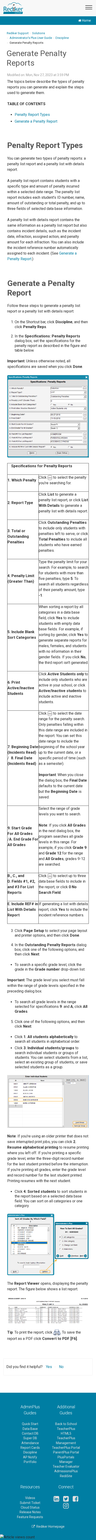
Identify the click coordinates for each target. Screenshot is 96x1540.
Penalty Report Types (32, 114)
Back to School (66, 1424)
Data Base (30, 1429)
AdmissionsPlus (66, 1471)
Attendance (30, 1443)
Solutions (38, 33)
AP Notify (30, 1457)
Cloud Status (30, 1507)
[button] (88, 6)
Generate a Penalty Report (36, 121)
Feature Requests (30, 1517)
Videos (30, 1498)
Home (86, 20)
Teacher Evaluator (66, 1466)
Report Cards (30, 1447)
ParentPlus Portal (66, 1452)
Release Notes (30, 1512)
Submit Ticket (30, 1503)
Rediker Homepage (50, 1526)
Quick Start (30, 1424)
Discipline (62, 38)
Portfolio (30, 1462)
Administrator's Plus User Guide (31, 38)
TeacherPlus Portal (66, 1447)
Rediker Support (18, 33)
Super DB (30, 1438)
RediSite (66, 1476)
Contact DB (30, 1433)
